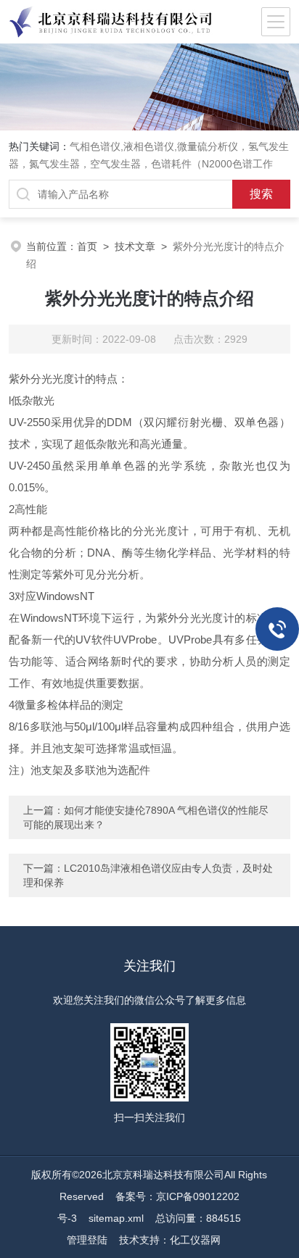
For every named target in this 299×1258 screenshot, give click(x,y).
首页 (87, 246)
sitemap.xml (116, 1218)
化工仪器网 (195, 1240)
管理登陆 (87, 1240)
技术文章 (135, 246)
